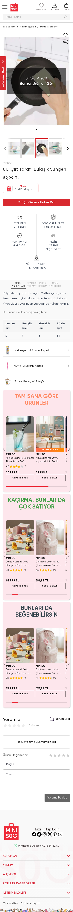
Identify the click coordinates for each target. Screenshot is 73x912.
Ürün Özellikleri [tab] (55, 284)
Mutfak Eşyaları (28, 27)
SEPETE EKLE (23, 478)
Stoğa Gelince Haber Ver (36, 202)
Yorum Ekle (63, 719)
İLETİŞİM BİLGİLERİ (14, 892)
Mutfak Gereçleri (49, 27)
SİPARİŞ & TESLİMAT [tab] (31, 284)
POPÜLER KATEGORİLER (19, 883)
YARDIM (8, 865)
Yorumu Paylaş (57, 797)
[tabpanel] (36, 315)
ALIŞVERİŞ (9, 874)
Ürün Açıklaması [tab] (18, 284)
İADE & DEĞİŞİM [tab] (42, 284)
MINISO (7, 163)
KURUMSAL (10, 856)
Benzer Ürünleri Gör (36, 84)
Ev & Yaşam (9, 27)
